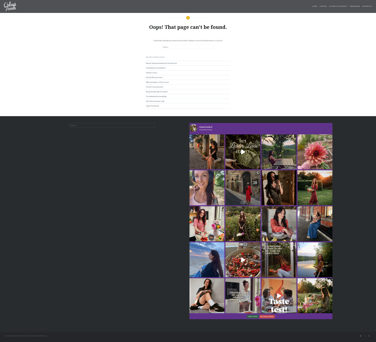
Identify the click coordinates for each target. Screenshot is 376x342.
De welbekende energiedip (156, 96)
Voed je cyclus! (151, 73)
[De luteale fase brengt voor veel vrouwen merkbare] (278, 259)
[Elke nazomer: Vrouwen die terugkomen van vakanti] (278, 187)
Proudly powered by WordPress (15, 336)
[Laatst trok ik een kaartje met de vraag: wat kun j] (207, 259)
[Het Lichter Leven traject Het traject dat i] (242, 187)
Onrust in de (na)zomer (154, 87)
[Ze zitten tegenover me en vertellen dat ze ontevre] (315, 295)
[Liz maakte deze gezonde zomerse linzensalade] (242, 259)
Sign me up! (367, 6)
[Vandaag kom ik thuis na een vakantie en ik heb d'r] (278, 151)
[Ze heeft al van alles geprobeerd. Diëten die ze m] (278, 223)
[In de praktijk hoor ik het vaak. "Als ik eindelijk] (315, 259)
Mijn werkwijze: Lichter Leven (157, 82)
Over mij (323, 6)
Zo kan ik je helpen (337, 6)
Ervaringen (355, 6)
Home (314, 6)
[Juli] (315, 151)
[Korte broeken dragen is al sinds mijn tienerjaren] (207, 295)
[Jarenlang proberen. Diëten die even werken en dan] (242, 151)
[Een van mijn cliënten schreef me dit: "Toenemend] (207, 151)
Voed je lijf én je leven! (154, 77)
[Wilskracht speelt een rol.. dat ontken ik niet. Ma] (242, 295)
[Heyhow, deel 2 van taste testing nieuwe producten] (278, 295)
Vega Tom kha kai (152, 106)
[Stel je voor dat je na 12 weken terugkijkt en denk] (242, 223)
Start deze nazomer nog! (155, 101)
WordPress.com (42, 336)
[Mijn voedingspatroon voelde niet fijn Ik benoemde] (207, 187)
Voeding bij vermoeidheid (155, 68)
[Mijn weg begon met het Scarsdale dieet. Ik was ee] (207, 223)
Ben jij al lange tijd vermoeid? (157, 92)
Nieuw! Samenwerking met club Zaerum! (161, 63)
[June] (315, 223)
